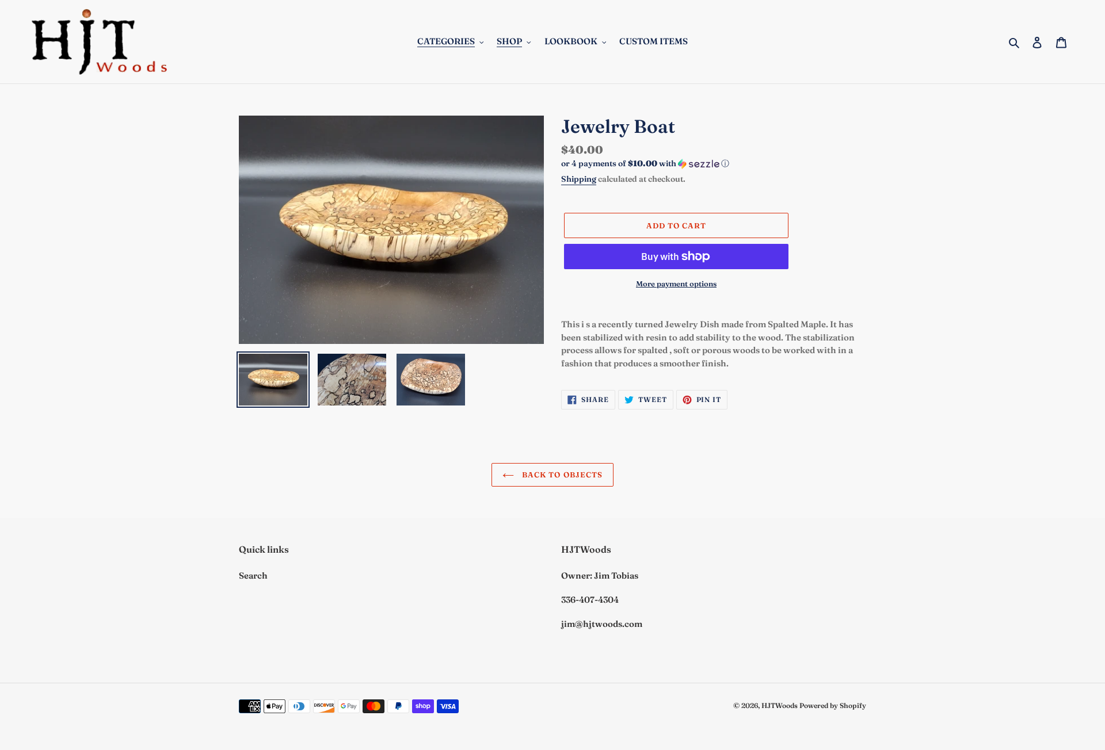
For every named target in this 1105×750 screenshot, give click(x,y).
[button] (645, 163)
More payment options (676, 283)
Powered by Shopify (832, 705)
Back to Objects (561, 474)
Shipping (578, 179)
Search (253, 575)
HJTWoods (779, 705)
